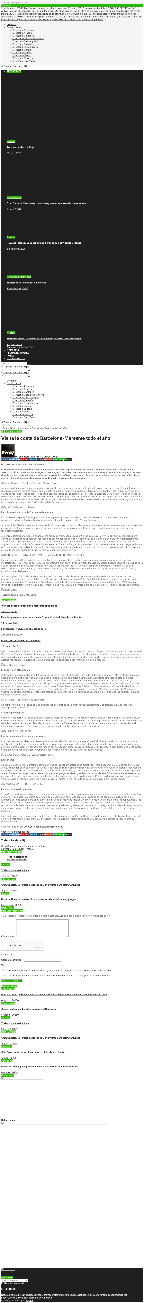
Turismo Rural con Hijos (14, 840)
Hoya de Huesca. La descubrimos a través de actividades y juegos (44, 242)
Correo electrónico (12, 959)
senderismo (85, 1294)
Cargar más (7, 907)
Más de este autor (17, 859)
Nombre (6, 954)
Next (15, 347)
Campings (6, 1046)
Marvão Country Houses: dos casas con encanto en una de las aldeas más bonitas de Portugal (54, 994)
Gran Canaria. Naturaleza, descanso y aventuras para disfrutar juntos (46, 203)
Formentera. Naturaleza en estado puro (23, 628)
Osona (122, 1294)
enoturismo (101, 1294)
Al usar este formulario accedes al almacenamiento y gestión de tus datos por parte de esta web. (57, 975)
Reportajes (16, 431)
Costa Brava (45, 1297)
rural (15, 1294)
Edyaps (29, 1300)
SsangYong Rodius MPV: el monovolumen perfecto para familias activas (89, 11)
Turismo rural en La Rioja (20, 147)
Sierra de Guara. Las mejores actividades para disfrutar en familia (44, 338)
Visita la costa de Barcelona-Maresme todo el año (29, 605)
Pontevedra (81, 8)
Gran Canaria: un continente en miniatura (75, 16)
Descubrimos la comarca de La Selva (75, 19)
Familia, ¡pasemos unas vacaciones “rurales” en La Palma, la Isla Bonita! (41, 617)
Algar (36, 1297)
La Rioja (11, 141)
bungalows (113, 1294)
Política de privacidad (12, 1283)
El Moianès (21, 1297)
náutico (25, 831)
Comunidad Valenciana (19, 276)
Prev (10, 347)
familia (58, 1294)
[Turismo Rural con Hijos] (15, 66)
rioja (93, 1294)
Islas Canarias (14, 197)
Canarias (74, 1294)
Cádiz (30, 1297)
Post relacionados (17, 856)
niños (21, 1294)
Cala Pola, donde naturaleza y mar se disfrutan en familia (33, 1052)
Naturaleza (15, 831)
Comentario (8, 936)
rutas (38, 1294)
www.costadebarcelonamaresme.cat (43, 826)
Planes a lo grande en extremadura (20, 640)
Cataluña (7, 428)
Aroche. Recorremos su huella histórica (108, 13)
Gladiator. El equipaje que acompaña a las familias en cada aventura (39, 1066)
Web (3, 965)
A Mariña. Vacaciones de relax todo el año (34, 8)
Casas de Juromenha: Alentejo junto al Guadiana (28, 1009)
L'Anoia (11, 1297)
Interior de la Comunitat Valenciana (26, 282)
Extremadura (48, 1294)
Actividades (7, 1060)
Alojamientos (8, 988)
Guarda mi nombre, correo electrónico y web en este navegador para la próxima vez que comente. (58, 970)
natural (65, 1294)
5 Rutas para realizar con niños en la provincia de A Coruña (70, 12)
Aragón (11, 237)
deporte (5, 831)
